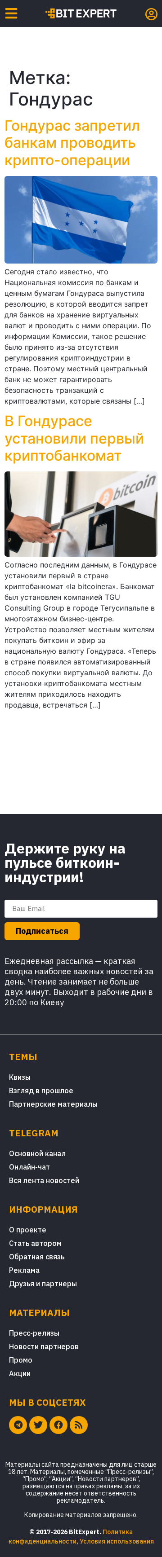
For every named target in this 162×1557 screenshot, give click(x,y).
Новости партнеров (44, 1346)
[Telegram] (18, 1425)
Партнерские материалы (53, 1104)
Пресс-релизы (34, 1332)
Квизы (20, 1077)
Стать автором (35, 1243)
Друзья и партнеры (43, 1283)
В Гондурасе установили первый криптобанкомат (74, 438)
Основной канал (37, 1153)
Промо (20, 1359)
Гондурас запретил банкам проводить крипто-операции (72, 143)
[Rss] (79, 1425)
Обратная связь (36, 1256)
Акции (20, 1373)
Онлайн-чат (29, 1166)
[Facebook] (59, 1425)
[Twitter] (38, 1425)
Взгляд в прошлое (41, 1090)
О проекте (27, 1229)
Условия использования (117, 1541)
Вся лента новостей (44, 1180)
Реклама (24, 1270)
